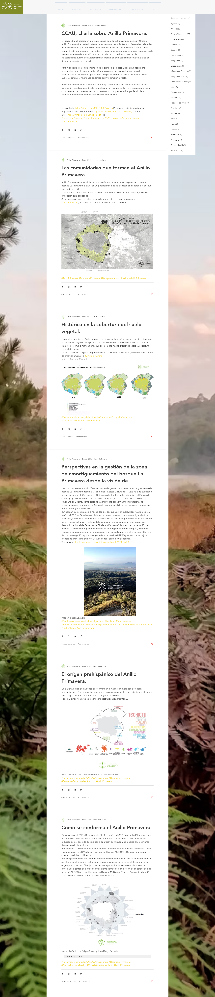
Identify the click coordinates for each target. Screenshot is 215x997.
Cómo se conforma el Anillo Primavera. (106, 827)
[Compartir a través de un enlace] (81, 130)
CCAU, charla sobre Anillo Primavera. (104, 33)
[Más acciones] (152, 25)
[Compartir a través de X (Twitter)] (69, 130)
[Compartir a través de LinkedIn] (75, 130)
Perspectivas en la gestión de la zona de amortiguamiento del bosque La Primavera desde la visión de (104, 474)
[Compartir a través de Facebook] (62, 130)
